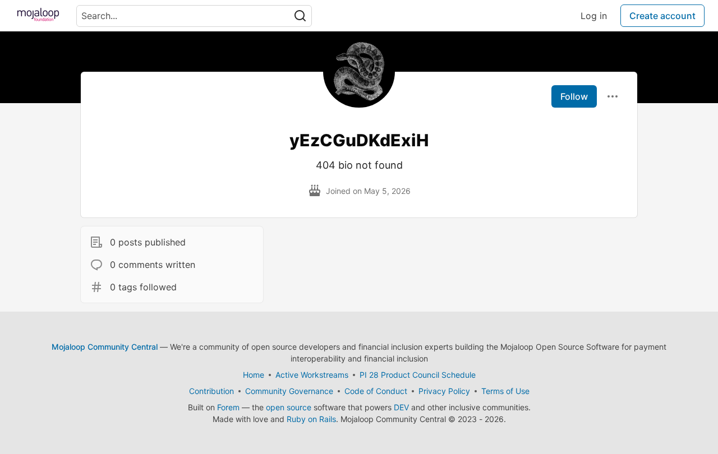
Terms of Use (505, 391)
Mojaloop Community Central (105, 346)
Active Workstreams (311, 374)
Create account (662, 15)
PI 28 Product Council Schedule (418, 374)
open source (288, 407)
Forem (228, 407)
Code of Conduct (375, 391)
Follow (574, 96)
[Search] (300, 16)
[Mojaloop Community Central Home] (38, 15)
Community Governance (289, 391)
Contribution (211, 391)
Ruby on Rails (311, 419)
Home (253, 374)
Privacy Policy (444, 391)
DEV (401, 407)
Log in (594, 15)
